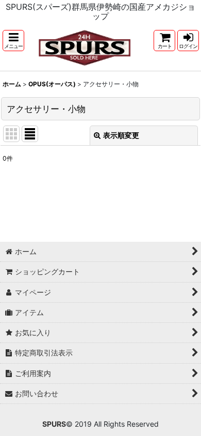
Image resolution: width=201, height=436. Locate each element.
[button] (13, 40)
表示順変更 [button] (121, 135)
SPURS (54, 423)
